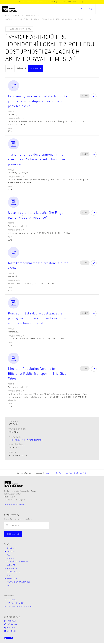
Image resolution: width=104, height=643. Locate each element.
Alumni (47, 536)
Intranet (11, 548)
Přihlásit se (13, 534)
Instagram (11, 624)
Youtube (10, 627)
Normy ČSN (12, 568)
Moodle (10, 558)
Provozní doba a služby (18, 582)
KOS (8, 555)
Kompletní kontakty (17, 504)
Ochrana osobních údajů (19, 606)
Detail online (13, 572)
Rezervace (12, 578)
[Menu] (99, 9)
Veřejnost (63, 536)
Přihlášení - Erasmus (17, 561)
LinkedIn (11, 631)
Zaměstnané (31, 536)
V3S (8, 585)
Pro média (12, 600)
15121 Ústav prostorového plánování (26, 439)
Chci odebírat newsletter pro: (21, 533)
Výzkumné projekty (30, 16)
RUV (8, 575)
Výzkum (16, 16)
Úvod (7, 16)
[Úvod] (14, 484)
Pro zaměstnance (15, 603)
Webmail (11, 551)
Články (85, 96)
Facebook (11, 621)
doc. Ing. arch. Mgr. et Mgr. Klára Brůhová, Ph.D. (66, 473)
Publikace (35, 68)
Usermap (11, 565)
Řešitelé (21, 68)
